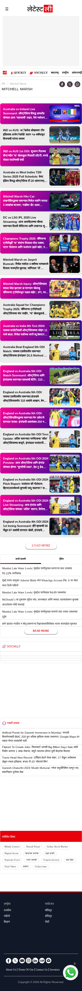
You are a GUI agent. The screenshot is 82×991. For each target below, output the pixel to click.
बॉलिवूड (48, 911)
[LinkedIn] (35, 960)
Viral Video (10, 867)
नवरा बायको (32, 860)
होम (3, 84)
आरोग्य (25, 867)
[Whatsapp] (77, 84)
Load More (41, 546)
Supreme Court (12, 860)
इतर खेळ (70, 860)
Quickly (20, 73)
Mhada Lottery (12, 847)
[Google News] (42, 960)
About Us (11, 970)
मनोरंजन (49, 904)
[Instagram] (28, 960)
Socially (41, 73)
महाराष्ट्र (55, 73)
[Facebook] (62, 84)
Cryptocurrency (51, 860)
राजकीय (7, 911)
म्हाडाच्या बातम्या (32, 853)
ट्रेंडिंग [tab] (61, 559)
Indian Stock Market (57, 847)
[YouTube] (22, 960)
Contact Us (41, 970)
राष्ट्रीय (65, 73)
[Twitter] (70, 84)
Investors (54, 970)
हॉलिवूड (48, 916)
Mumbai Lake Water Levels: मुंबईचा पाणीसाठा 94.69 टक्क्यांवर (34, 593)
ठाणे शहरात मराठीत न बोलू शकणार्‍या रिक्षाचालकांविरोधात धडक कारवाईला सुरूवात (39, 624)
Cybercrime (41, 867)
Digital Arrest (11, 853)
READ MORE (41, 631)
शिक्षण (7, 922)
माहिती (7, 916)
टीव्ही (47, 922)
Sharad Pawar (33, 847)
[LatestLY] (40, 9)
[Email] (48, 960)
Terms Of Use (25, 970)
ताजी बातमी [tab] (20, 559)
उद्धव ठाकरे (50, 853)
